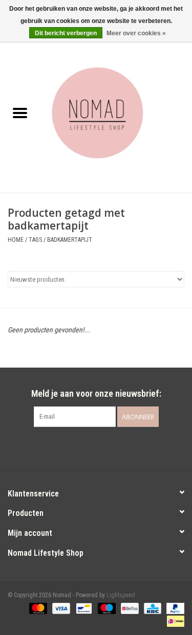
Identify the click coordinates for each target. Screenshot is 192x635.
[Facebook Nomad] (87, 448)
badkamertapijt (69, 239)
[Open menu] (20, 112)
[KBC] (151, 607)
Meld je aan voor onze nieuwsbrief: (96, 393)
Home (16, 239)
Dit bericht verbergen (66, 33)
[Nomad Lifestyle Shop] (116, 114)
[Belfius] (128, 607)
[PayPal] (173, 607)
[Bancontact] (83, 607)
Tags (35, 239)
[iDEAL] (173, 620)
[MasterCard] (37, 607)
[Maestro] (105, 607)
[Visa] (60, 607)
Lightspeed (120, 595)
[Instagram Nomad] (105, 448)
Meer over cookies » (136, 33)
